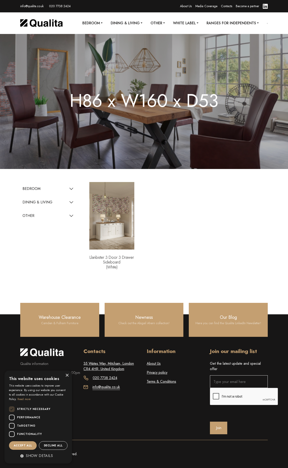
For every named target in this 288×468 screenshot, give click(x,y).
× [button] (67, 375)
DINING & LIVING (37, 202)
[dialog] (38, 417)
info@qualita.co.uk (32, 6)
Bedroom (91, 23)
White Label (184, 23)
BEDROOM (31, 188)
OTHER (28, 215)
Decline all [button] (53, 445)
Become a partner (247, 6)
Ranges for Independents (231, 23)
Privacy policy (157, 372)
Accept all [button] (23, 445)
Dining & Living (125, 23)
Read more (24, 399)
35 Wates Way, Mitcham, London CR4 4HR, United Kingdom (108, 366)
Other (156, 23)
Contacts (226, 6)
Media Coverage (206, 6)
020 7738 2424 (60, 6)
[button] (38, 456)
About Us (186, 6)
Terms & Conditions (161, 381)
